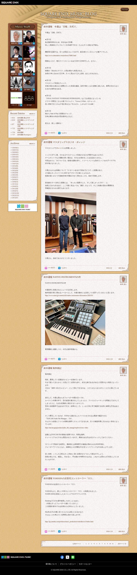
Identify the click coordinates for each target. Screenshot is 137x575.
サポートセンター (85, 564)
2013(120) (15, 193)
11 (112, 543)
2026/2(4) (15, 161)
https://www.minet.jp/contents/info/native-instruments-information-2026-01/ (69, 295)
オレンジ (59, 148)
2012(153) (15, 195)
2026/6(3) (15, 152)
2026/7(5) (15, 150)
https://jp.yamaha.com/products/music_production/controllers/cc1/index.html (69, 522)
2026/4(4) (15, 157)
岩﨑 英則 (14, 74)
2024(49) (15, 168)
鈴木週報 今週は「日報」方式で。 (61, 26)
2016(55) (15, 186)
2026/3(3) (15, 159)
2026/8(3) (15, 147)
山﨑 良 (14, 58)
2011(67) (15, 198)
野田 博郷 (27, 74)
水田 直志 (27, 43)
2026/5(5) (15, 154)
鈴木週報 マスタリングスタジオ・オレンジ (64, 142)
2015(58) (15, 188)
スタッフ (14, 105)
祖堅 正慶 (14, 89)
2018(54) (15, 182)
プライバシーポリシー (68, 564)
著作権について (51, 564)
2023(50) (15, 170)
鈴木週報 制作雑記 (52, 368)
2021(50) (15, 175)
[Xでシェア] (67, 556)
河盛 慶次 (27, 58)
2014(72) (15, 191)
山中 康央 (27, 89)
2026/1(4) (15, 163)
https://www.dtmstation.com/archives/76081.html (60, 55)
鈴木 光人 (14, 43)
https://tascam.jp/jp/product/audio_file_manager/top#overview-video (66, 428)
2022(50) (15, 172)
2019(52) (15, 179)
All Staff (29, 105)
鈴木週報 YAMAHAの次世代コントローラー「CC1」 (69, 478)
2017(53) (15, 184)
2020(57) (15, 177)
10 (110, 543)
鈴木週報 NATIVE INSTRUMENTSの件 (62, 277)
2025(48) (15, 166)
